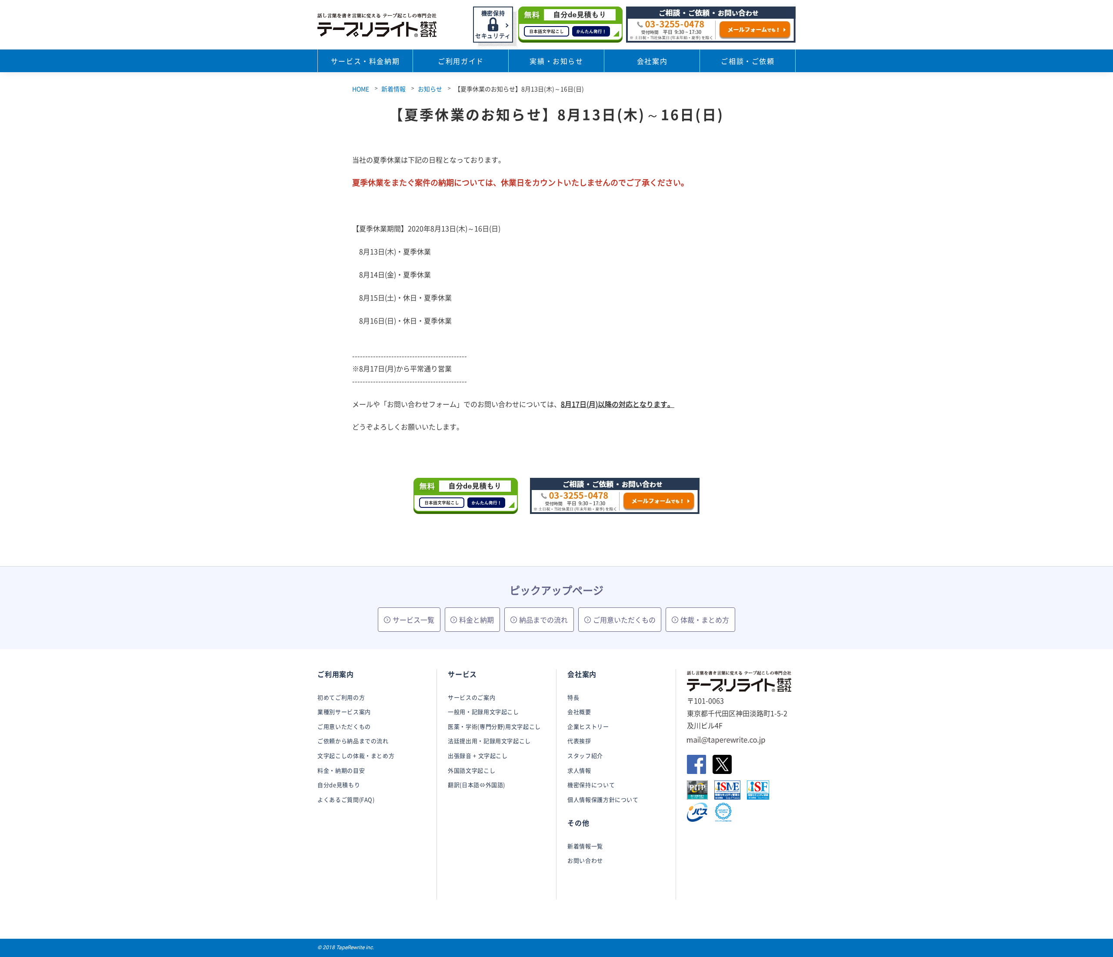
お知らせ (430, 88)
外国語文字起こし (471, 770)
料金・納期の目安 (341, 770)
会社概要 (579, 711)
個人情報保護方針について (603, 799)
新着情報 (393, 88)
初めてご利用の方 (341, 697)
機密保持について (591, 784)
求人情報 (579, 770)
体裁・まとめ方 (704, 619)
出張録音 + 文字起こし (478, 755)
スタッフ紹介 (585, 755)
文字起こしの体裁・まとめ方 (355, 755)
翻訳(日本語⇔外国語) (476, 784)
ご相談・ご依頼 (747, 61)
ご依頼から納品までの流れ (353, 741)
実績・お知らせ (556, 61)
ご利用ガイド (461, 61)
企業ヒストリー (588, 726)
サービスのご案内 (471, 697)
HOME (360, 88)
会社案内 (652, 61)
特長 (573, 697)
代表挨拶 (579, 741)
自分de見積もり (338, 784)
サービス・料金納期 (365, 61)
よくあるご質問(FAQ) (346, 799)
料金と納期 (476, 619)
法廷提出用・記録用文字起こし (489, 741)
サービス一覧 (413, 619)
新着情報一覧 (585, 846)
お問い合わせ (585, 860)
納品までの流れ (543, 619)
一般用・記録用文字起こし (483, 711)
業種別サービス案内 (344, 711)
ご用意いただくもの (624, 619)
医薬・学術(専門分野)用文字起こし (494, 726)
